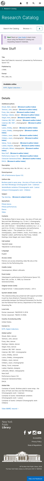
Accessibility (37, 438)
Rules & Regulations (35, 445)
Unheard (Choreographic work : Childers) (16, 190)
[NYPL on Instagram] (35, 433)
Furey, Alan (6, 112)
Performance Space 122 (10, 156)
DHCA (4, 161)
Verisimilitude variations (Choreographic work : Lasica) (20, 187)
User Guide (22, 37)
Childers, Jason (7, 135)
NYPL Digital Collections (10, 329)
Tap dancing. (6, 197)
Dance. (4, 209)
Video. (4, 212)
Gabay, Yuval (6, 143)
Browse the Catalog (31, 28)
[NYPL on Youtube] (39, 433)
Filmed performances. (9, 207)
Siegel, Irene (6, 117)
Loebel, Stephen (7, 146)
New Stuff (5, 153)
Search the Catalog (11, 28)
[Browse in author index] (27, 107)
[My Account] (21, 3)
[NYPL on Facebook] (25, 433)
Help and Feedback (35, 479)
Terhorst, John (7, 109)
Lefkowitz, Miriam (8, 148)
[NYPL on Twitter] (30, 433)
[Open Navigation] (40, 3)
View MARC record (9, 409)
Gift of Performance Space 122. (13, 175)
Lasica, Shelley (7, 128)
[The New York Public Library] (3, 3)
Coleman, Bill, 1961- (8, 120)
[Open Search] (33, 3)
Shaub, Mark (6, 107)
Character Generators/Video (11, 158)
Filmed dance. (7, 204)
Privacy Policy (37, 441)
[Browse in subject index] (21, 197)
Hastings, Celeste (8, 115)
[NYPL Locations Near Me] (27, 3)
